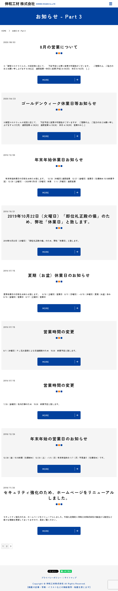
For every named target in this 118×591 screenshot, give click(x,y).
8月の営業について (59, 47)
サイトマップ (70, 577)
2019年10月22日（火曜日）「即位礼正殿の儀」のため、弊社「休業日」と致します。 (59, 218)
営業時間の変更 (59, 331)
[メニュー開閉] (110, 3)
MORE (45, 79)
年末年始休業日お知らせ (59, 159)
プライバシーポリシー (51, 577)
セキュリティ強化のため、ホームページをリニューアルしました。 (59, 495)
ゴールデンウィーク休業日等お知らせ (59, 103)
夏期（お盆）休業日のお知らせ (59, 275)
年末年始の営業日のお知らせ (59, 439)
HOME (3, 30)
